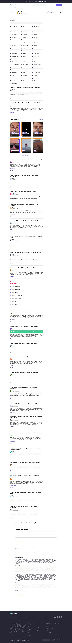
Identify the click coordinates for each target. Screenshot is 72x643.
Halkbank (29, 628)
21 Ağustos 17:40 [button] (14, 452)
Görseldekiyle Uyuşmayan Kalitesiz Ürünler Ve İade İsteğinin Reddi (18, 625)
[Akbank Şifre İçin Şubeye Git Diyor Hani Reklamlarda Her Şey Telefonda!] (38, 129)
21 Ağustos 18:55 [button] (14, 359)
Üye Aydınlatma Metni (13, 639)
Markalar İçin (18, 617)
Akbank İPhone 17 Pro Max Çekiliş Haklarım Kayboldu (23, 191)
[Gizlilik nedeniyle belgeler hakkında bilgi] (10, 98)
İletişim (45, 617)
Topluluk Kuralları (12, 640)
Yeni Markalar (30, 635)
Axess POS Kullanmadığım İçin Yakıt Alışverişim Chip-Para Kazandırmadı (23, 507)
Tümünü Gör (41, 119)
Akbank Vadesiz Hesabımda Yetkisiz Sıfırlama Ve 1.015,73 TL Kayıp (26, 433)
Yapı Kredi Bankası (30, 625)
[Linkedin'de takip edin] (61, 617)
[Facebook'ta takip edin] (59, 617)
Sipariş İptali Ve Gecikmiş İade (14, 623)
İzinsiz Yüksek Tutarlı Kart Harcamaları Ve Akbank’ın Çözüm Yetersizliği (24, 205)
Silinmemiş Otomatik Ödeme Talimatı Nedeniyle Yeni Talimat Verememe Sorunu (24, 476)
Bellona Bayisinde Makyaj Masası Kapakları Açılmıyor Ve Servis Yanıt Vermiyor (18, 632)
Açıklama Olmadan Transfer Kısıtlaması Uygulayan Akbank (24, 326)
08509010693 (48, 623)
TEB (28, 630)
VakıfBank (29, 632)
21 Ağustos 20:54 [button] (14, 270)
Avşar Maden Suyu (48, 624)
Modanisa (38, 623)
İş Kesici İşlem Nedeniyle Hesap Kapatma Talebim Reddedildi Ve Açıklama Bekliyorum (25, 449)
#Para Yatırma (12, 276)
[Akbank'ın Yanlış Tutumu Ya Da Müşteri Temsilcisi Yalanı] (14, 129)
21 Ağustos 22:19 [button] (14, 223)
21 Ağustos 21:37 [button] (14, 255)
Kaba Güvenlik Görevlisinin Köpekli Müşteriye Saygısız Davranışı (18, 628)
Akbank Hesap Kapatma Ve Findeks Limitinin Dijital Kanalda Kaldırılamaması (24, 176)
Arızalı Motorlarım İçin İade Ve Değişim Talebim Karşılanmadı (17, 627)
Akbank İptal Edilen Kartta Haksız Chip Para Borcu (22, 356)
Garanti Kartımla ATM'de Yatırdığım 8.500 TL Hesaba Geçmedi (25, 462)
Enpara (29, 631)
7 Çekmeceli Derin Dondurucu (58, 623)
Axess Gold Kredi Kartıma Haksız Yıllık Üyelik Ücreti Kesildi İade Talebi (25, 103)
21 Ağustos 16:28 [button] (14, 496)
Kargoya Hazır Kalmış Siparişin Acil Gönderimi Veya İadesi (17, 629)
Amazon (38, 632)
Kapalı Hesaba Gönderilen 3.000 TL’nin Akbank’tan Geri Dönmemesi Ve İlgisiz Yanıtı (26, 417)
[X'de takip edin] (55, 617)
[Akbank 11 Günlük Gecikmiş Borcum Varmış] (26, 129)
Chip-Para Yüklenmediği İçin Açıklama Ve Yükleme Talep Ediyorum (26, 252)
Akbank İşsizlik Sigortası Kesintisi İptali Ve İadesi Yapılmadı (24, 220)
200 (29, 522)
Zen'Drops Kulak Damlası (49, 632)
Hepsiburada (38, 624)
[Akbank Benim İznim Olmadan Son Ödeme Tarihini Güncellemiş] (14, 146)
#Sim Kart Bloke (12, 319)
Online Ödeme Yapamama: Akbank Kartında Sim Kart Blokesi (24, 311)
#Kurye (11, 380)
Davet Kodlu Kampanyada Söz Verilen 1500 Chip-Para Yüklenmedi (26, 159)
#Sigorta (11, 229)
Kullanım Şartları (29, 639)
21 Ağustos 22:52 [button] (14, 208)
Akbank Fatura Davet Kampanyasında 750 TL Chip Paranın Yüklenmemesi (24, 388)
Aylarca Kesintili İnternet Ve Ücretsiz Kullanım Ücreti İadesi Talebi (18, 624)
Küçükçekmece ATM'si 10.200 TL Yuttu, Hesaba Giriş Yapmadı (25, 267)
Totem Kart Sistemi (48, 625)
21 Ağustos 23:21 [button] (14, 179)
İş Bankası (29, 626)
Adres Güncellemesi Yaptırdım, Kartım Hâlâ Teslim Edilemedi (24, 372)
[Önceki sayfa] (16, 522)
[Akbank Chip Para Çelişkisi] (26, 146)
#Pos (10, 96)
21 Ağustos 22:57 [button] (14, 194)
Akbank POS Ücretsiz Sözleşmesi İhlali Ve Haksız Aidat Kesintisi (25, 87)
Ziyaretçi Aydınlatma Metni (22, 639)
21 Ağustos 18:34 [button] (14, 391)
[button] (55, 617)
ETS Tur (38, 630)
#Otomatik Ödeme (13, 485)
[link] (10, 199)
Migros (38, 628)
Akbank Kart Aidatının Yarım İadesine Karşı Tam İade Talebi (24, 403)
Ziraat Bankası (29, 629)
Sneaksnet (47, 627)
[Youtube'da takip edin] (57, 617)
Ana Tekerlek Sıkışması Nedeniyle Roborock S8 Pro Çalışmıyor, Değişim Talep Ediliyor (18, 630)
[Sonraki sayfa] (35, 522)
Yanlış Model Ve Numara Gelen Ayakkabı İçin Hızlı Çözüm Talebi (18, 631)
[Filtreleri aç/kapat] (42, 20)
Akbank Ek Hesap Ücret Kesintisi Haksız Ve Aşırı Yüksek (23, 343)
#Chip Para (11, 365)
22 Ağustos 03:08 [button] (14, 162)
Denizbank (29, 627)
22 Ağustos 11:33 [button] (14, 90)
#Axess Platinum (12, 168)
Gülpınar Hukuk (48, 626)
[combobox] (38, 5)
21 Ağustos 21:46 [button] (14, 240)
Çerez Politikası (18, 640)
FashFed (47, 630)
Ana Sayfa (11, 7)
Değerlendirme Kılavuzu (25, 640)
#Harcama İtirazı (12, 214)
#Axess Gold (12, 112)
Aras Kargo (38, 627)
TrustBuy (53, 640)
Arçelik (38, 625)
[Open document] (10, 170)
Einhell (47, 629)
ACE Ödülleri (24, 617)
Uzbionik (47, 631)
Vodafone (38, 631)
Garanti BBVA (29, 624)
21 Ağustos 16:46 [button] (14, 479)
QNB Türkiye (29, 623)
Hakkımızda (12, 617)
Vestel (37, 626)
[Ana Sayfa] (13, 5)
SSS (41, 617)
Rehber (30, 617)
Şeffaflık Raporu (36, 617)
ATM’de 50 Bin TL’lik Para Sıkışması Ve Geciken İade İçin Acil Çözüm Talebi (26, 237)
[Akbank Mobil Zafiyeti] (38, 146)
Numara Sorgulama (39, 629)
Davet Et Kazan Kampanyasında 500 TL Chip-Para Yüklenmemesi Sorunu (25, 493)
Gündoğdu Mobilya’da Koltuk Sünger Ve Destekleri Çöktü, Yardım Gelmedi (18, 626)
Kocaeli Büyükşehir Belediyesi (49, 628)
